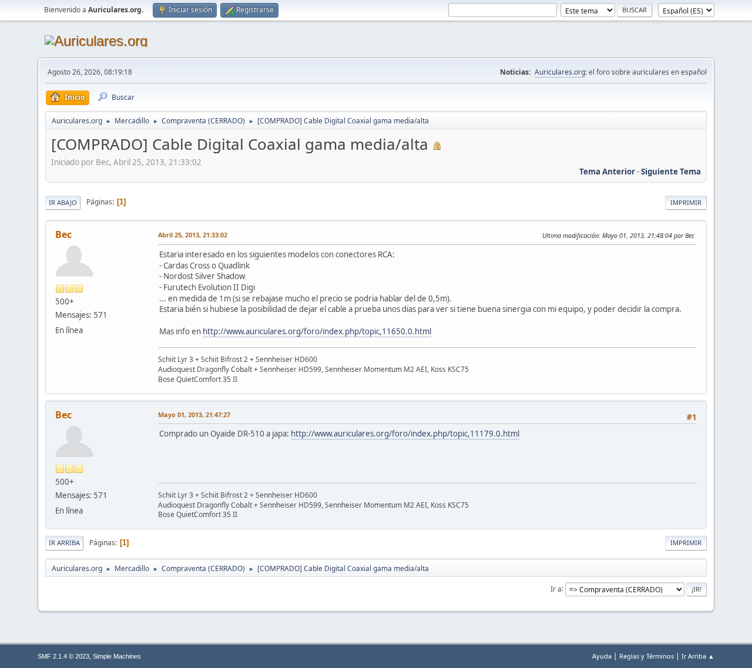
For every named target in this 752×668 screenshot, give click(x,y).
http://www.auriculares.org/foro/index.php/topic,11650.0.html (317, 331)
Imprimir (685, 202)
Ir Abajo (63, 202)
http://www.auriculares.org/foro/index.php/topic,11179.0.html (405, 433)
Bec (63, 234)
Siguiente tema (671, 171)
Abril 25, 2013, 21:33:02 (192, 234)
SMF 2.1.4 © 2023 (63, 656)
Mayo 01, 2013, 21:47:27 (194, 414)
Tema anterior (607, 171)
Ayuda (602, 656)
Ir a (556, 588)
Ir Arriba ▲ (698, 656)
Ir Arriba (64, 542)
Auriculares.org (560, 72)
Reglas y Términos (646, 656)
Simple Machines (117, 656)
